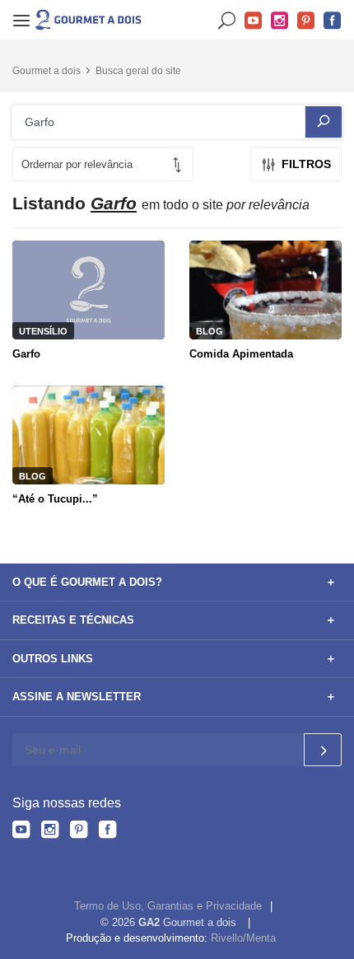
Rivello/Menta (243, 938)
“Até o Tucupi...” (55, 499)
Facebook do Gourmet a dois (333, 21)
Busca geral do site (138, 71)
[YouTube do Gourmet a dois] (21, 832)
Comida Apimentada (241, 354)
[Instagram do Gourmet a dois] (49, 832)
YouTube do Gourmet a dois (254, 21)
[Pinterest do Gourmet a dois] (78, 832)
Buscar (227, 21)
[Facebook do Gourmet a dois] (107, 832)
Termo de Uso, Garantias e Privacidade (168, 906)
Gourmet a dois (46, 71)
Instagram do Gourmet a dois (280, 21)
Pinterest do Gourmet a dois (306, 21)
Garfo (26, 354)
